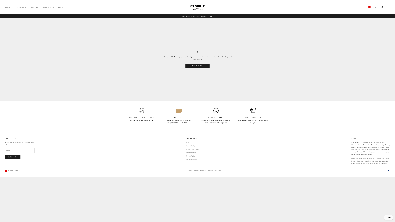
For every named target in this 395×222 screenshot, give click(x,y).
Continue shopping (197, 66)
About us (34, 7)
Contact (62, 7)
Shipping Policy (191, 153)
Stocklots (21, 7)
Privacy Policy (190, 156)
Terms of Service (191, 159)
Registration (48, 7)
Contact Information (192, 149)
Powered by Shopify (212, 171)
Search (188, 142)
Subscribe (12, 157)
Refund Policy (190, 146)
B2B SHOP (9, 7)
